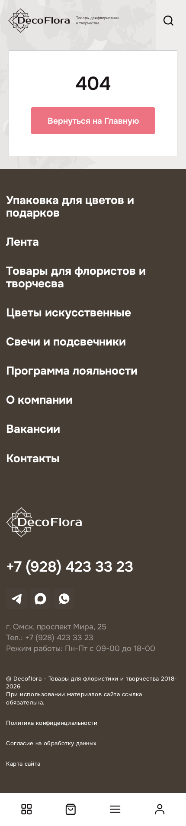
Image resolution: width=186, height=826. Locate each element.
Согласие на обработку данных (51, 743)
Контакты (33, 458)
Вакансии (33, 429)
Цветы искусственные (68, 313)
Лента (22, 242)
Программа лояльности (72, 371)
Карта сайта (23, 763)
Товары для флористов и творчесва (76, 277)
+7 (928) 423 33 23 (69, 567)
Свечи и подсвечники (66, 342)
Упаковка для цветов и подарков (70, 206)
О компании (39, 400)
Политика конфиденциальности (51, 723)
